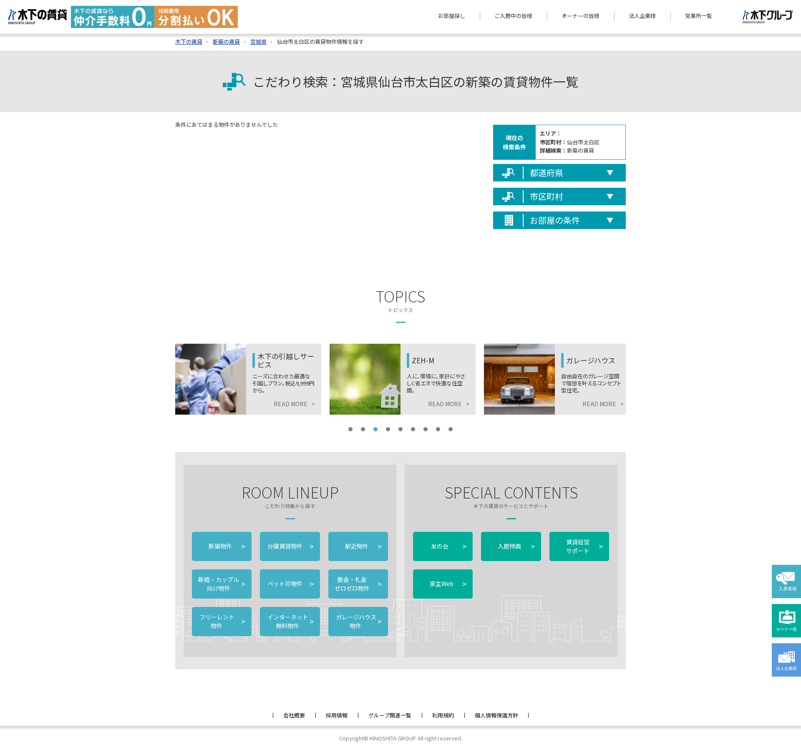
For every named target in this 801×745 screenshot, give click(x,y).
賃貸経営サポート (584, 546)
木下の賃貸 (188, 41)
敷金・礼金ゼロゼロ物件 (358, 583)
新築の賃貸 (226, 41)
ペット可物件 (289, 583)
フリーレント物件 (221, 621)
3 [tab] (375, 429)
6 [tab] (413, 429)
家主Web (448, 583)
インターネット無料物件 (289, 621)
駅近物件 (363, 546)
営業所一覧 (698, 16)
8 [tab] (438, 429)
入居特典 (516, 546)
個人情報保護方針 (496, 715)
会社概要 (294, 715)
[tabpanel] (263, 379)
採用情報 (337, 715)
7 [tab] (425, 429)
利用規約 (443, 715)
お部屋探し (451, 16)
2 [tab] (363, 429)
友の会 (448, 546)
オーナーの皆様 (580, 16)
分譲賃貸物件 (289, 546)
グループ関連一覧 (389, 715)
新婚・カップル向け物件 (221, 583)
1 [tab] (350, 429)
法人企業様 (642, 16)
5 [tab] (400, 429)
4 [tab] (388, 429)
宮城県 (258, 41)
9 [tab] (450, 429)
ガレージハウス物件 (358, 621)
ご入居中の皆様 (513, 16)
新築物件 (227, 546)
